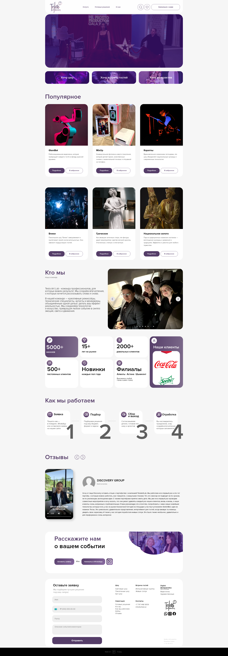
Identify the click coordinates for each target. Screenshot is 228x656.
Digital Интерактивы (166, 587)
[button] (165, 7)
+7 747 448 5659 (142, 604)
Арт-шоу (118, 594)
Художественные (167, 594)
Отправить (77, 640)
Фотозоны (164, 589)
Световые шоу (121, 589)
